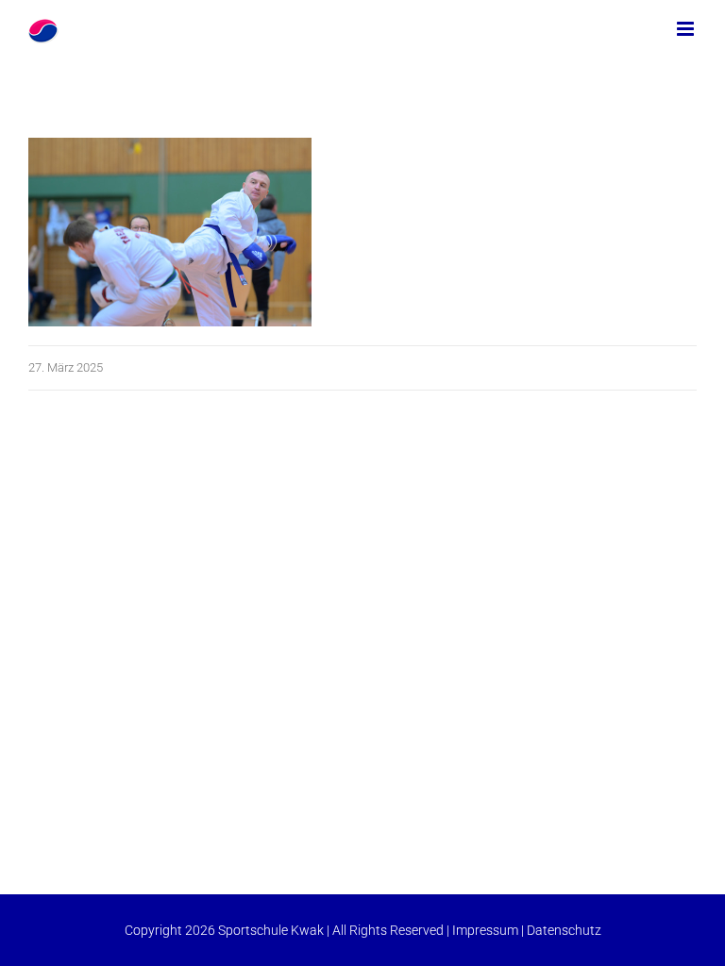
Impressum (485, 930)
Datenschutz (564, 930)
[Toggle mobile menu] (687, 29)
